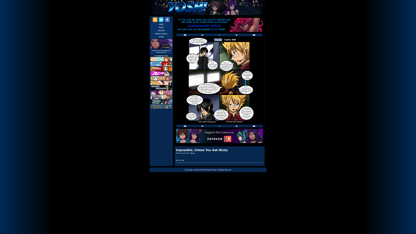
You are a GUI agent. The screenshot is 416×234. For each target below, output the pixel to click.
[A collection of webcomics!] (161, 82)
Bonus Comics (161, 33)
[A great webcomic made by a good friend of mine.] (161, 59)
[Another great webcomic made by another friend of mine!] (161, 64)
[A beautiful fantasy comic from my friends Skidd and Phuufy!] (161, 92)
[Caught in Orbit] (161, 101)
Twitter (161, 19)
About (161, 27)
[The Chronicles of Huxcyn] (161, 97)
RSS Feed (155, 19)
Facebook (167, 19)
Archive (161, 30)
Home (161, 24)
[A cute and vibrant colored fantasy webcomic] (161, 78)
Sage (193, 153)
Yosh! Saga (181, 160)
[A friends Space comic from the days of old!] (161, 87)
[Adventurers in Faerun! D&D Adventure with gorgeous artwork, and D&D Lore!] (161, 106)
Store (161, 37)
